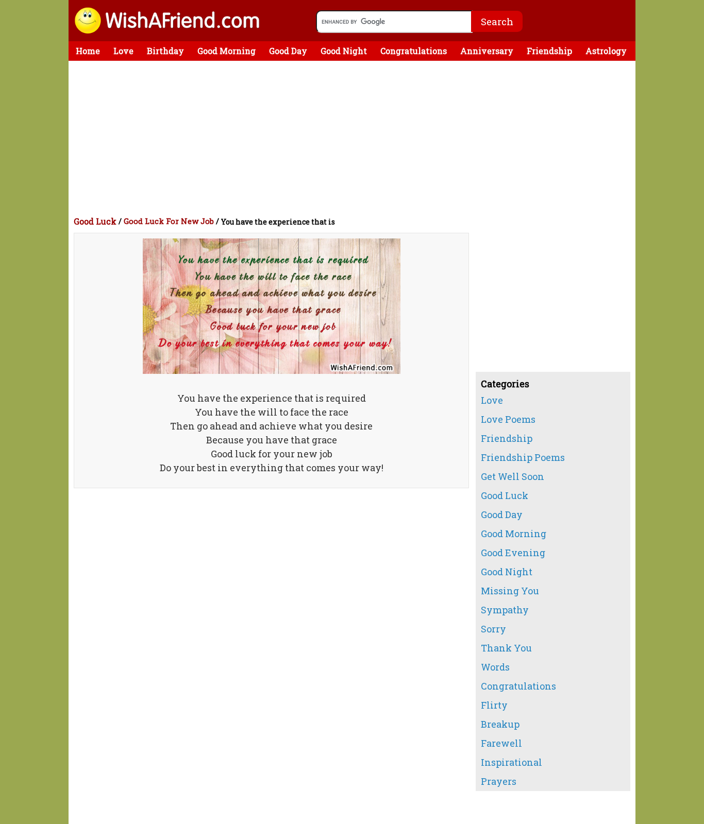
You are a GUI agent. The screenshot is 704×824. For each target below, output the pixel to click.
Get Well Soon (512, 476)
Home (88, 50)
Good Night (344, 50)
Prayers (498, 781)
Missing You (510, 591)
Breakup (500, 724)
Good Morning (226, 50)
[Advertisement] (354, 138)
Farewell (501, 743)
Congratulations (413, 50)
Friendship (549, 50)
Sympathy (505, 610)
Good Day (288, 50)
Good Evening (513, 552)
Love (123, 50)
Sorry (493, 629)
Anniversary (486, 50)
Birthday (165, 50)
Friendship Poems (523, 457)
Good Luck (95, 221)
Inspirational (511, 762)
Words (495, 667)
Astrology (606, 50)
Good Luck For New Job (169, 221)
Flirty (494, 705)
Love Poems (508, 419)
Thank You (506, 648)
